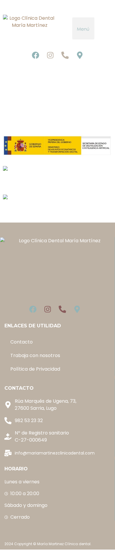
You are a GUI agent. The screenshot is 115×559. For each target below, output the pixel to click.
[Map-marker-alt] (79, 55)
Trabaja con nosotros (35, 355)
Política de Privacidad (35, 369)
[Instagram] (50, 55)
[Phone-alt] (65, 55)
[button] (83, 28)
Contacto (21, 342)
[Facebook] (35, 55)
